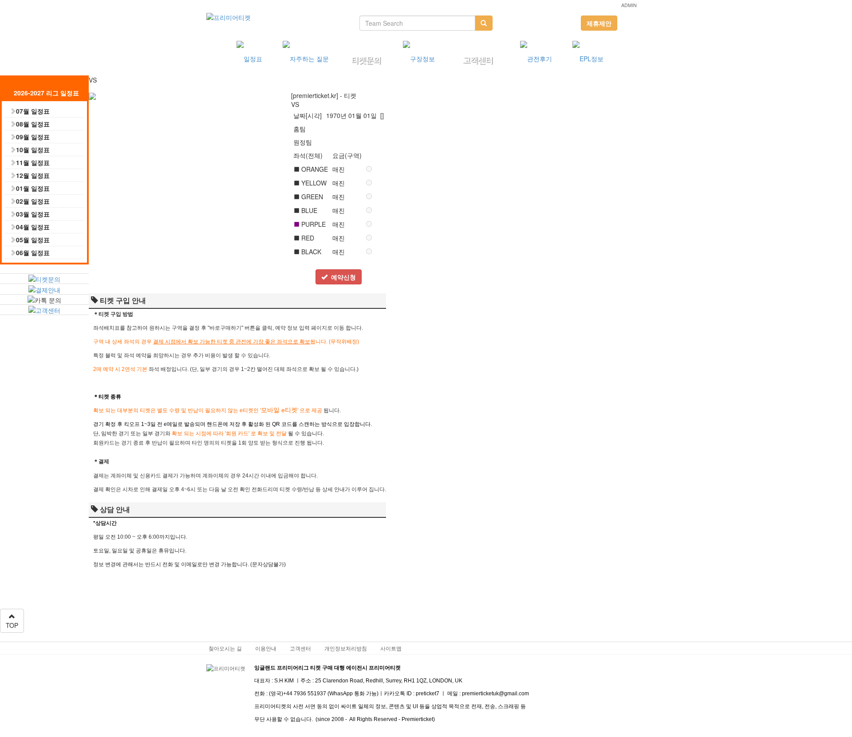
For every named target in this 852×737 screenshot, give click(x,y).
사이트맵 (391, 648)
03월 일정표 (33, 213)
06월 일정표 (33, 252)
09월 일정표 (33, 136)
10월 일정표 (33, 149)
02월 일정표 (33, 201)
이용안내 (265, 648)
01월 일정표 (33, 188)
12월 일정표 (33, 175)
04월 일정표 (33, 226)
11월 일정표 (33, 162)
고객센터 (300, 648)
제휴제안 (599, 23)
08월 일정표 (33, 123)
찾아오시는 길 (225, 648)
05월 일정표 (33, 239)
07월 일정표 (33, 110)
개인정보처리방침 (345, 648)
